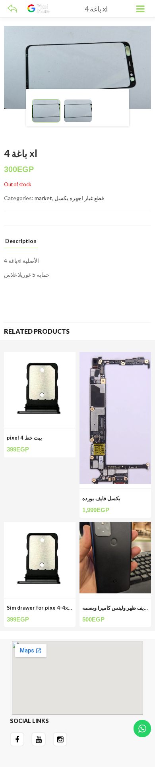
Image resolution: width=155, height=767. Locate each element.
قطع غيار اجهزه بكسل (79, 198)
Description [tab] (21, 241)
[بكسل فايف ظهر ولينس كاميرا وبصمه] (115, 526)
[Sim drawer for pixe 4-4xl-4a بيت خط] (40, 526)
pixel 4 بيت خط (24, 437)
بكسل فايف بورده (101, 498)
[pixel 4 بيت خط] (40, 356)
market (43, 198)
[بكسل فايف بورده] (115, 356)
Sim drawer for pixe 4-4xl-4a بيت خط (51, 607)
